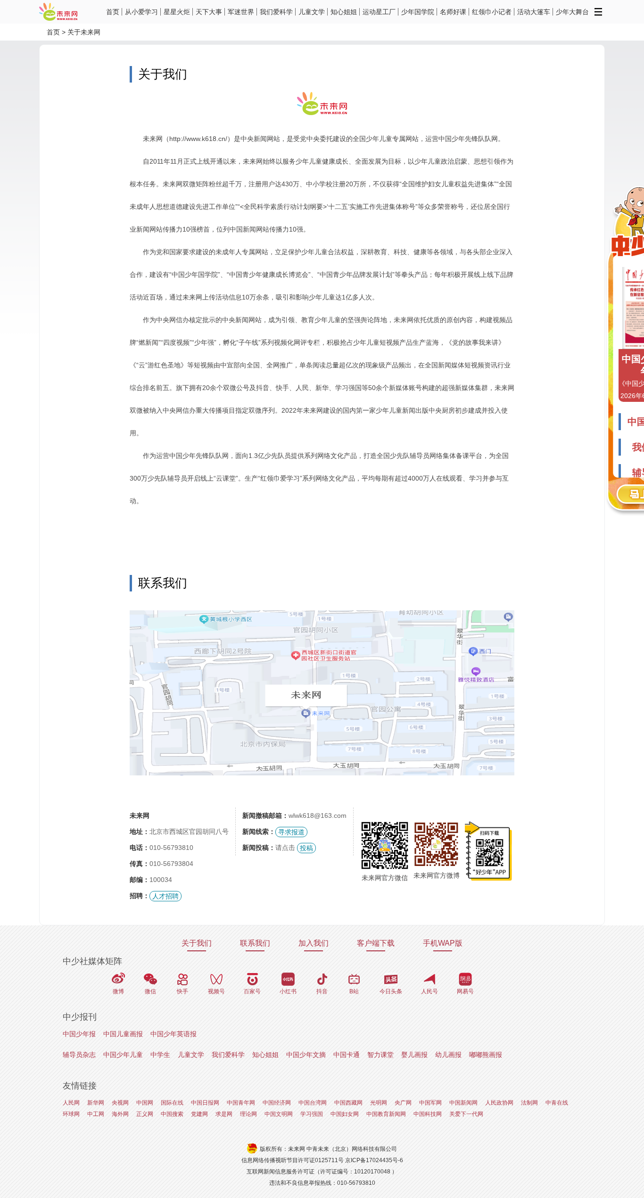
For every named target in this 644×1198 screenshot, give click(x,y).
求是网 (223, 1114)
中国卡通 (346, 1054)
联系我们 (255, 943)
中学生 (160, 1054)
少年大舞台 (572, 12)
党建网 (199, 1114)
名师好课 (453, 12)
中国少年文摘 (306, 1054)
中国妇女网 (344, 1114)
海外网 (120, 1114)
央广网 (403, 1102)
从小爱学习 (141, 12)
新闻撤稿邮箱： (265, 815)
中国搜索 (172, 1114)
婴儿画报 (414, 1054)
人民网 (71, 1102)
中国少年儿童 (123, 1054)
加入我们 (313, 943)
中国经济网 (277, 1102)
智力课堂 (380, 1054)
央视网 (120, 1102)
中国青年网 (241, 1102)
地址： (139, 831)
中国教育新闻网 (386, 1114)
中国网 (144, 1102)
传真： (139, 863)
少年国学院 (417, 12)
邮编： (139, 879)
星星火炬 (177, 12)
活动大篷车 (533, 12)
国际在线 (172, 1102)
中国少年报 (79, 1034)
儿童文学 (311, 12)
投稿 (306, 848)
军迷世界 (241, 12)
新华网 (95, 1102)
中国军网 (430, 1102)
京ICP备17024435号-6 (374, 1160)
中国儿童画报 (123, 1034)
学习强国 (311, 1114)
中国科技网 (427, 1114)
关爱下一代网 (466, 1114)
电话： (139, 847)
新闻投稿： (258, 847)
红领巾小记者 (492, 12)
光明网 (378, 1102)
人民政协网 (499, 1102)
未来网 (139, 815)
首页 (112, 12)
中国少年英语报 (173, 1034)
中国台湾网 (312, 1102)
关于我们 (197, 943)
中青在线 (556, 1102)
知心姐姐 (343, 12)
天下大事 (209, 12)
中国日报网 (205, 1102)
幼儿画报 (448, 1054)
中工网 (95, 1114)
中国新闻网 (463, 1102)
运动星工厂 (379, 12)
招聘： (139, 895)
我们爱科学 (276, 12)
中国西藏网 (348, 1102)
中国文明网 (278, 1114)
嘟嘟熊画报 (485, 1054)
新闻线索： (258, 831)
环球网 (71, 1114)
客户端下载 (376, 943)
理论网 (248, 1114)
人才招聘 (165, 896)
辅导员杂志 (79, 1054)
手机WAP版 (442, 943)
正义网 (144, 1114)
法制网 (529, 1102)
